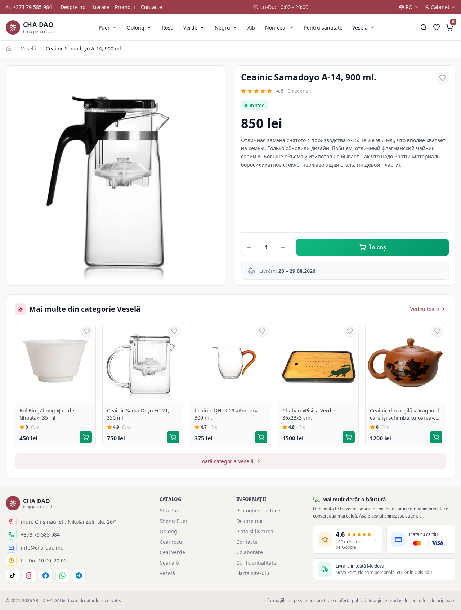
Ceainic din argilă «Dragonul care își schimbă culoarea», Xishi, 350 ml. (404, 414)
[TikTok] (12, 575)
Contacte (151, 7)
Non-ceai (276, 27)
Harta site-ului (253, 573)
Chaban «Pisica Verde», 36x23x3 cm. (310, 414)
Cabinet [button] (440, 7)
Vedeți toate (424, 309)
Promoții (125, 7)
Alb (251, 27)
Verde (190, 27)
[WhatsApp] (62, 575)
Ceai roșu (171, 541)
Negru (222, 27)
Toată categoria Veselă (227, 461)
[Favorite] (436, 27)
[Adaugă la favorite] (442, 78)
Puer (104, 27)
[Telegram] (79, 575)
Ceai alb (169, 562)
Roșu (168, 27)
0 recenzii (299, 90)
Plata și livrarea (254, 531)
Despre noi (74, 7)
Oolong (135, 27)
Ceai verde (172, 552)
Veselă (360, 27)
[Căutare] (423, 27)
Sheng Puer (174, 521)
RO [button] (409, 7)
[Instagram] (29, 575)
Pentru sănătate (323, 27)
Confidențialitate (256, 562)
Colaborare (249, 552)
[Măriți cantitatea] (283, 247)
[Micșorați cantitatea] (249, 247)
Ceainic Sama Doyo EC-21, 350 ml (138, 414)
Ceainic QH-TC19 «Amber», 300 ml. (226, 414)
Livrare (101, 7)
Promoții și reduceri (260, 510)
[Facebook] (46, 575)
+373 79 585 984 (32, 7)
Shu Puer (171, 510)
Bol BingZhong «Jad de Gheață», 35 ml (46, 414)
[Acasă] (9, 48)
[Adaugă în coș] (86, 437)
